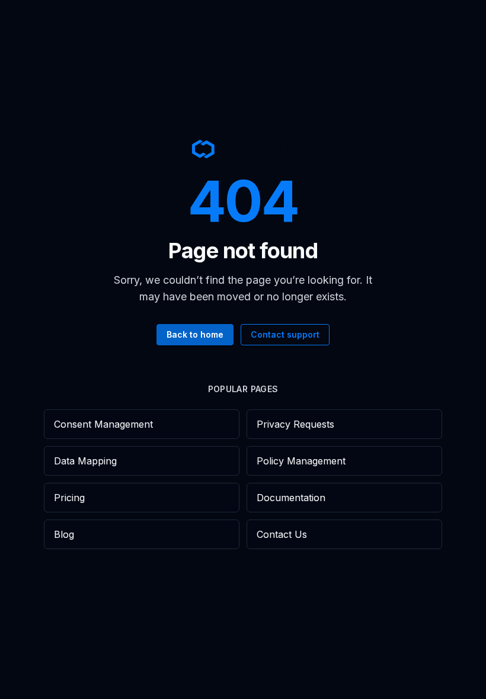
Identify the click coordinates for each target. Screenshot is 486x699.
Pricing (69, 498)
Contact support (285, 334)
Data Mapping (85, 461)
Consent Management (103, 424)
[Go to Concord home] (243, 149)
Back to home (195, 334)
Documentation (291, 498)
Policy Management (301, 461)
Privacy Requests (295, 424)
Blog (64, 534)
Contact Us (282, 534)
